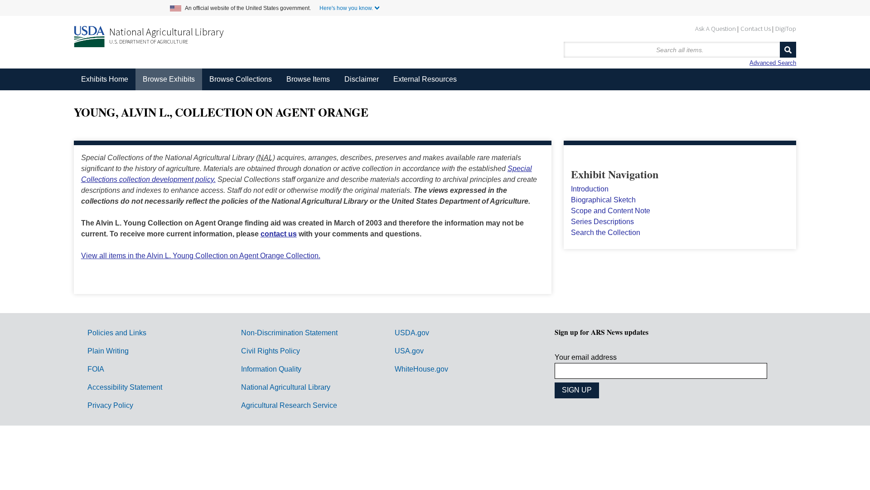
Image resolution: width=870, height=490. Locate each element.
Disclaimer (361, 79)
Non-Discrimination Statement (289, 333)
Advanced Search (772, 62)
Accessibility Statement (124, 387)
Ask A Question (715, 28)
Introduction (590, 189)
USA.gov (409, 351)
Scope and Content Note (610, 211)
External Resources (425, 79)
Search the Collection (605, 232)
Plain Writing (108, 351)
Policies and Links (116, 333)
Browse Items (308, 79)
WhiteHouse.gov (421, 369)
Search (788, 50)
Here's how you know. (346, 8)
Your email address (586, 357)
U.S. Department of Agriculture (148, 41)
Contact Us (755, 28)
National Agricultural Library (166, 31)
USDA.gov (412, 333)
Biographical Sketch (603, 200)
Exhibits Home (104, 79)
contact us (279, 234)
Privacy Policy (110, 405)
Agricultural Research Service (289, 405)
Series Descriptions (602, 221)
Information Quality (271, 369)
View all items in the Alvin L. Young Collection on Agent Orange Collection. (200, 256)
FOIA (95, 369)
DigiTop (785, 28)
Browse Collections (240, 79)
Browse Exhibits (169, 79)
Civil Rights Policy (270, 351)
